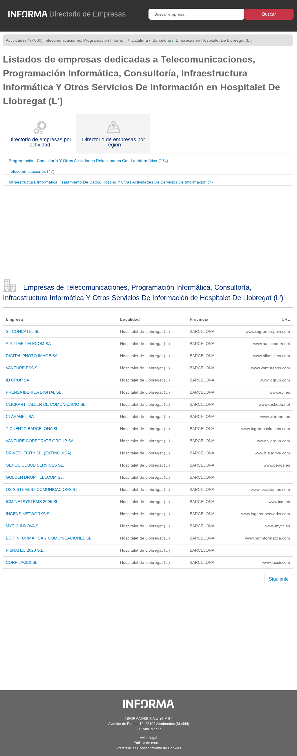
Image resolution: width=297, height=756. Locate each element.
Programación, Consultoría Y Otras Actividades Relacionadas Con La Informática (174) (88, 160)
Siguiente (279, 579)
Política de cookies (148, 743)
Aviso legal (148, 738)
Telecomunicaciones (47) (32, 171)
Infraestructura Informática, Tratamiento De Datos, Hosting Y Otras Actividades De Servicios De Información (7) (111, 182)
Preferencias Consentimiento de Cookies (148, 748)
